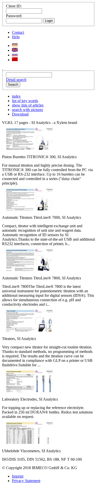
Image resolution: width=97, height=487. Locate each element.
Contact (18, 32)
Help (16, 37)
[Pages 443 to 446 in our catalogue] (28, 148)
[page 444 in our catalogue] (28, 209)
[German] (15, 45)
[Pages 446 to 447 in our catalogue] (28, 330)
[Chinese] (15, 60)
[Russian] (15, 55)
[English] (15, 50)
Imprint (17, 476)
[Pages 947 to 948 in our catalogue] (28, 442)
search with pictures (27, 110)
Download (20, 114)
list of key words (25, 101)
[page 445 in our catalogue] (28, 269)
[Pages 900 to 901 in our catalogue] (28, 391)
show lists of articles (28, 105)
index (16, 96)
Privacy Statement (26, 481)
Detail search (16, 79)
